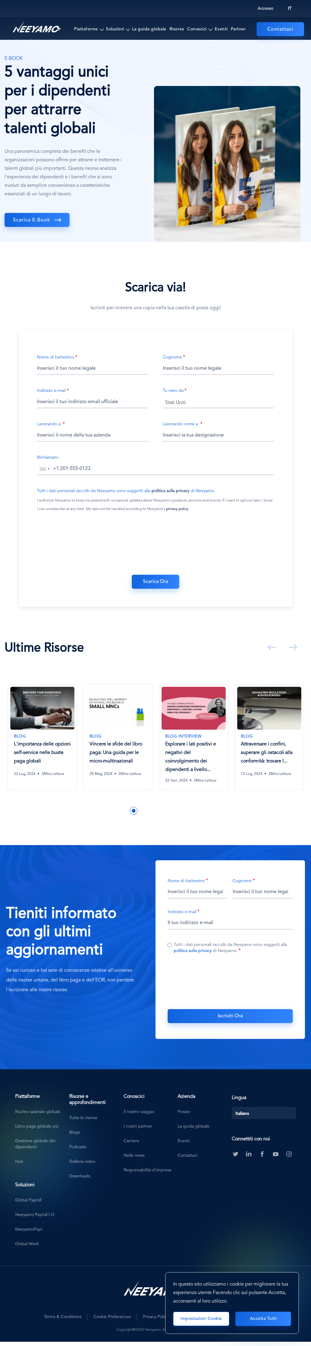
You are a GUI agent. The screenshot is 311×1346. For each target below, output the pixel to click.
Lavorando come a (181, 424)
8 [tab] (170, 811)
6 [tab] (152, 811)
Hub (19, 1161)
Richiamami (47, 457)
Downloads (79, 1176)
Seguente (291, 647)
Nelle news (134, 1155)
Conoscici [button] (197, 29)
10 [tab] (188, 811)
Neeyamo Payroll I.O (35, 1215)
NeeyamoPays (28, 1229)
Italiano (242, 1113)
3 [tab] (124, 811)
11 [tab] (197, 811)
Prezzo (184, 1112)
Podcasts (77, 1147)
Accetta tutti (263, 1319)
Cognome (172, 357)
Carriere (131, 1141)
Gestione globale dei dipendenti (35, 1144)
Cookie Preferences (112, 1317)
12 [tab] (206, 811)
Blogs (74, 1132)
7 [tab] (161, 811)
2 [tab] (115, 811)
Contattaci (280, 29)
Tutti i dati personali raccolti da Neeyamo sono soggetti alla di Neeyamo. (126, 491)
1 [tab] (106, 811)
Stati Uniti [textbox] (175, 402)
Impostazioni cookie (201, 1319)
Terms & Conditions (62, 1317)
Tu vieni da (173, 391)
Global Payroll (28, 1200)
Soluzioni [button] (115, 29)
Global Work (27, 1244)
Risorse (176, 29)
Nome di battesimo (55, 357)
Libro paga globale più (37, 1126)
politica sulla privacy (171, 491)
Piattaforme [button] (86, 29)
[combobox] (218, 402)
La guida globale (149, 29)
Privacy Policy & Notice (165, 1317)
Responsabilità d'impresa (147, 1170)
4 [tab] (134, 811)
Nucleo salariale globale (37, 1112)
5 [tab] (143, 811)
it (290, 8)
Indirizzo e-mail (51, 391)
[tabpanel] (42, 741)
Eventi (221, 29)
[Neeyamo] (37, 27)
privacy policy (177, 509)
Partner (238, 29)
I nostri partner (138, 1126)
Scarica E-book (31, 220)
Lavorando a (49, 424)
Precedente (270, 647)
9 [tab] (179, 811)
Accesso (265, 8)
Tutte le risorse (83, 1118)
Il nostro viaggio (139, 1112)
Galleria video (82, 1161)
